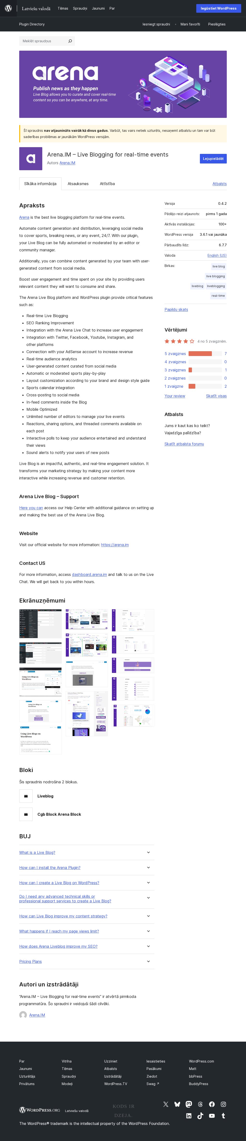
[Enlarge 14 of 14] (147, 711)
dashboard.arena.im (89, 574)
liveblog (197, 286)
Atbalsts (220, 183)
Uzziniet (110, 1061)
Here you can (31, 507)
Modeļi (67, 1084)
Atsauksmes (78, 183)
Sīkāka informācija (40, 183)
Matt (192, 1069)
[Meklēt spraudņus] (70, 41)
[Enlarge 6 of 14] (101, 615)
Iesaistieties (156, 1061)
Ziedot (152, 1076)
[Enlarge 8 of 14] (101, 667)
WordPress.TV (115, 1084)
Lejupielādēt (213, 159)
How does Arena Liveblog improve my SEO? (58, 946)
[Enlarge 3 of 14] (55, 673)
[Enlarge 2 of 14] (55, 648)
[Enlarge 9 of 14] (101, 697)
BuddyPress (198, 1084)
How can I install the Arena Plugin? (49, 867)
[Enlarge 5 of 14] (55, 732)
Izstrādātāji (113, 1076)
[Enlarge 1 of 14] (55, 615)
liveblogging (216, 286)
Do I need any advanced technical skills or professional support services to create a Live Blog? (65, 898)
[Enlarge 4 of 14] (55, 706)
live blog (219, 266)
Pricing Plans (30, 961)
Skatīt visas (216, 395)
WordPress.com (201, 1061)
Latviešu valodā (76, 1111)
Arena (24, 217)
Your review (175, 395)
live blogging (215, 276)
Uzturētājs (27, 1076)
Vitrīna (67, 1061)
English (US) (217, 255)
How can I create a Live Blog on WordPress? (59, 883)
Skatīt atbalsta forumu (184, 443)
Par (22, 1061)
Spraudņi (69, 1076)
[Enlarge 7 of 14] (101, 639)
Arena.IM (67, 162)
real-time (218, 295)
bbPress (195, 1076)
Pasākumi (154, 1069)
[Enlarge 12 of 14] (147, 664)
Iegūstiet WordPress (219, 8)
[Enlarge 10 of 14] (147, 615)
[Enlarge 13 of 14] (147, 683)
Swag (153, 1084)
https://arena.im (115, 544)
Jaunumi (25, 1069)
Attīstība (107, 183)
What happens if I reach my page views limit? (59, 931)
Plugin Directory (32, 24)
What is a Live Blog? (37, 852)
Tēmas (67, 1069)
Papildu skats (176, 309)
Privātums (27, 1084)
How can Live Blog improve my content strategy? (63, 916)
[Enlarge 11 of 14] (147, 642)
